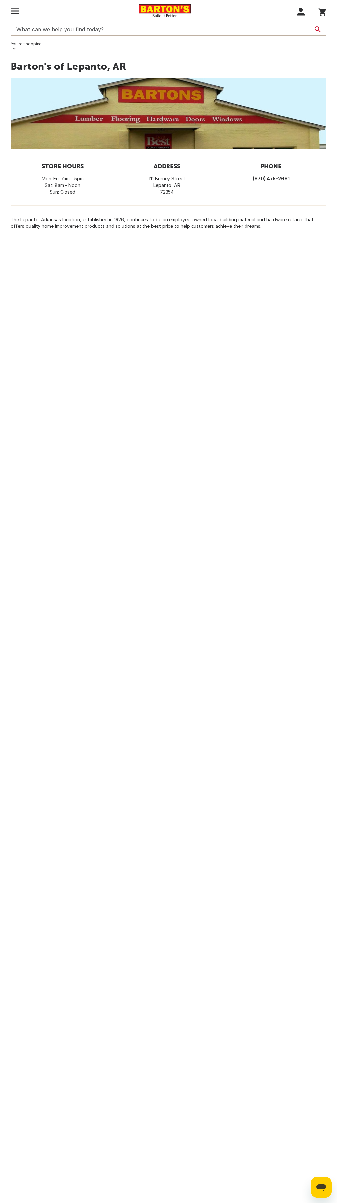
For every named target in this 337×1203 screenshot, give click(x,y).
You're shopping (26, 43)
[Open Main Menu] (15, 11)
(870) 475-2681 (271, 178)
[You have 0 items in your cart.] (322, 11)
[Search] (318, 29)
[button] (301, 12)
